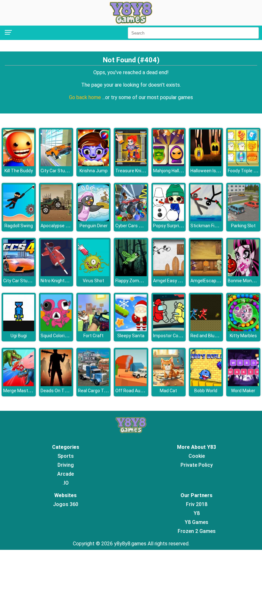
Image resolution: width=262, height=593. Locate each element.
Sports (66, 456)
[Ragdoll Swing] (18, 219)
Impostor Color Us (171, 335)
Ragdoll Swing (18, 225)
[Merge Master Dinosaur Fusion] (18, 384)
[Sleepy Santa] (130, 329)
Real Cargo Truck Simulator (106, 390)
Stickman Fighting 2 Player (217, 225)
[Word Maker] (243, 384)
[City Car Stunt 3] (56, 164)
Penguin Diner (94, 225)
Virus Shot (93, 280)
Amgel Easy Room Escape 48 (182, 280)
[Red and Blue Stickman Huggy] (205, 329)
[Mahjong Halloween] (168, 164)
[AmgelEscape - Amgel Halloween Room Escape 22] (205, 274)
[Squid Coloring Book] (56, 329)
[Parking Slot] (243, 219)
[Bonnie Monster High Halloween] (243, 274)
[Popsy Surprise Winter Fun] (168, 219)
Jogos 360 (65, 504)
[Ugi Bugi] (18, 329)
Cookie (197, 456)
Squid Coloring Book (61, 335)
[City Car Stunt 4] (18, 274)
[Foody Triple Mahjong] (243, 164)
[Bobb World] (205, 384)
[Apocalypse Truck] (56, 219)
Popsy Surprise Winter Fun (180, 225)
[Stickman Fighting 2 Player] (205, 219)
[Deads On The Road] (56, 384)
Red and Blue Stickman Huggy (220, 335)
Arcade (65, 474)
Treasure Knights (133, 170)
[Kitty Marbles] (243, 329)
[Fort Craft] (93, 329)
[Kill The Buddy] (18, 164)
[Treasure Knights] (130, 164)
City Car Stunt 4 (19, 280)
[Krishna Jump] (93, 164)
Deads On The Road (61, 390)
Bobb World (205, 390)
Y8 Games (196, 522)
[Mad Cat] (168, 384)
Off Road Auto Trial (135, 390)
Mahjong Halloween (173, 170)
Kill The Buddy (18, 170)
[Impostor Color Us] (168, 329)
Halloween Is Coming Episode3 (221, 170)
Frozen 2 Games (197, 531)
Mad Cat (168, 390)
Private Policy (197, 465)
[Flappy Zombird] (130, 274)
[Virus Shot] (93, 274)
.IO (66, 483)
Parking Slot (243, 225)
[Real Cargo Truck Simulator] (93, 384)
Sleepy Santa (130, 335)
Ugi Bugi (19, 335)
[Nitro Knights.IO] (56, 274)
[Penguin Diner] (93, 219)
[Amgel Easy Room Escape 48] (168, 274)
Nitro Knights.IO (56, 280)
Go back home (85, 97)
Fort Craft (93, 335)
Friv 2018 (196, 504)
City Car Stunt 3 (57, 170)
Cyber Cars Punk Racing (139, 225)
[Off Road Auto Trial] (130, 384)
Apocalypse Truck (59, 225)
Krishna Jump (94, 170)
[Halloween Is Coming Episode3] (205, 164)
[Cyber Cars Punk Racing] (130, 219)
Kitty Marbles (243, 335)
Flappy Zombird (131, 280)
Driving (66, 465)
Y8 (197, 513)
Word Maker (243, 390)
